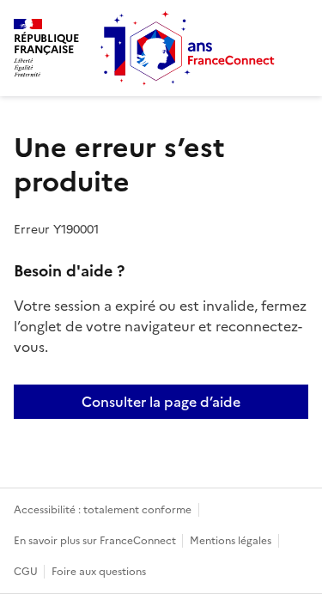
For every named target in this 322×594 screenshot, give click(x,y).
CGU (27, 571)
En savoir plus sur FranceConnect (96, 541)
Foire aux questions (99, 571)
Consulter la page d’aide (161, 401)
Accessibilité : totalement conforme (102, 510)
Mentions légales (230, 541)
